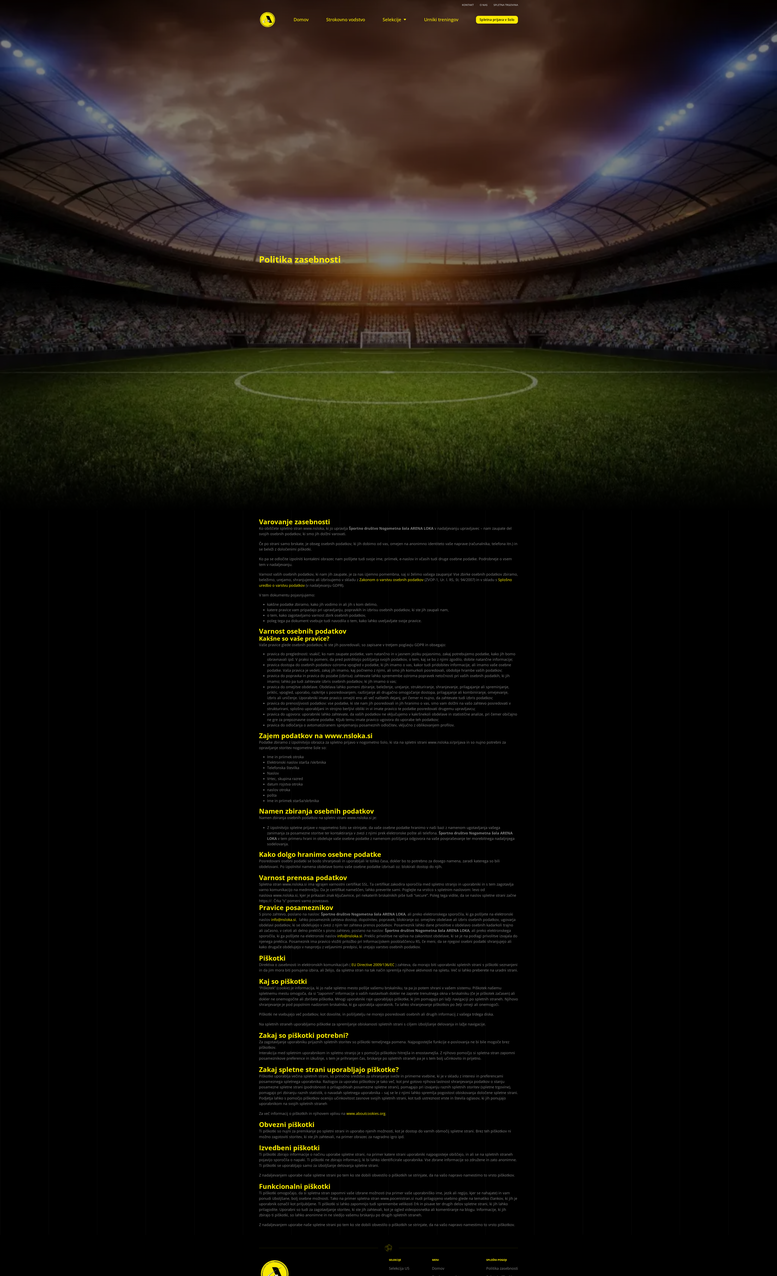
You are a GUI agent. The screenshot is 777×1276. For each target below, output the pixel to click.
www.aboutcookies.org (365, 1113)
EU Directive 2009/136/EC (372, 964)
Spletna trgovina (506, 5)
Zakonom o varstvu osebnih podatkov (391, 579)
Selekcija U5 (399, 1268)
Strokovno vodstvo (345, 19)
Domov (301, 19)
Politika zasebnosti (502, 1268)
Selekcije (392, 19)
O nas (483, 5)
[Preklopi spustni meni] (405, 19)
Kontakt (468, 5)
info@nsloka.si (283, 919)
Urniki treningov (441, 19)
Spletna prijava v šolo (497, 19)
